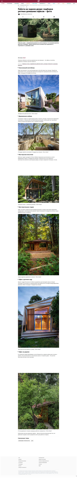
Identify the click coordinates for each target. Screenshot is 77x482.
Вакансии (19, 465)
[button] (23, 17)
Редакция (19, 459)
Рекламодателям (41, 457)
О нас (19, 457)
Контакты (40, 464)
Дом (18, 5)
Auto (74, 3)
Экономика (17, 3)
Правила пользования (42, 459)
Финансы (28, 3)
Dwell (24, 57)
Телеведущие (20, 464)
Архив (40, 465)
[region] (38, 479)
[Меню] (2, 1)
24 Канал (2, 3)
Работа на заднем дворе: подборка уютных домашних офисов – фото (41, 5)
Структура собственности (22, 467)
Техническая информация (43, 462)
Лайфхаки (69, 3)
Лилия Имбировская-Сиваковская (26, 14)
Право (49, 3)
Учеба (63, 3)
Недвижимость (42, 3)
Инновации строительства (24, 5)
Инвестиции (34, 3)
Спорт (54, 3)
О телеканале (20, 462)
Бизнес (22, 3)
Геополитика (9, 3)
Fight (59, 3)
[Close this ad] (76, 476)
